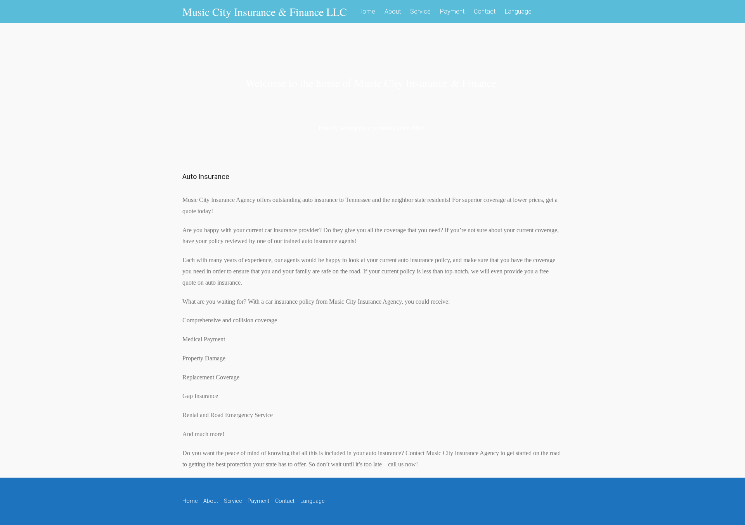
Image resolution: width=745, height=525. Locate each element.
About (393, 11)
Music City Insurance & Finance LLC (264, 11)
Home (367, 11)
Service (420, 11)
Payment (452, 11)
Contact (485, 11)
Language (518, 11)
